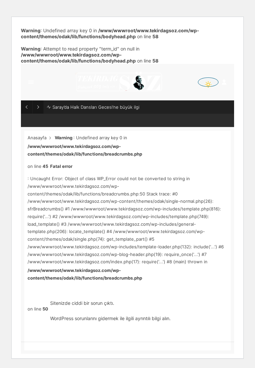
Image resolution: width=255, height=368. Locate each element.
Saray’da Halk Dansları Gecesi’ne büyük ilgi (95, 107)
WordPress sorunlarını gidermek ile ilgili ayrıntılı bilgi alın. (110, 318)
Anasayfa (37, 137)
